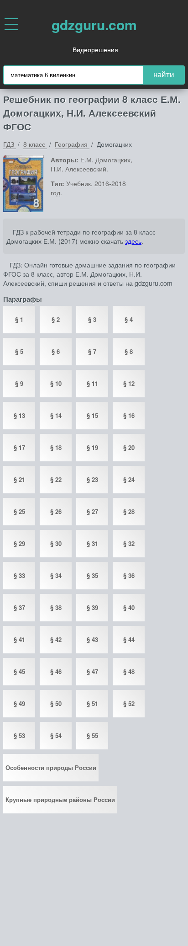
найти (163, 74)
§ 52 (129, 703)
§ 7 (92, 351)
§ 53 (19, 735)
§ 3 (92, 319)
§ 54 (56, 735)
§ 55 (92, 735)
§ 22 (56, 479)
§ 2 (56, 319)
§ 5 (19, 351)
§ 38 (56, 607)
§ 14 (56, 415)
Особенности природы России (50, 767)
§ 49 (19, 703)
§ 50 (56, 703)
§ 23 (92, 479)
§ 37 (19, 607)
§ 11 (92, 383)
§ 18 (56, 447)
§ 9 (19, 383)
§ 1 (19, 319)
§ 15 (92, 415)
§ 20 (129, 447)
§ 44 (129, 639)
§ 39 (92, 607)
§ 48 (129, 671)
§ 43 (92, 639)
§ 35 (92, 575)
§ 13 (19, 415)
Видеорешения (95, 49)
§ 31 (92, 543)
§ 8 (129, 351)
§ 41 (19, 639)
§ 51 (92, 703)
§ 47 (92, 671)
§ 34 (56, 575)
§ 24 (129, 479)
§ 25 (19, 511)
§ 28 (129, 511)
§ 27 (92, 511)
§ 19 (92, 447)
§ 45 (19, 671)
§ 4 (129, 319)
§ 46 (56, 671)
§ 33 (19, 575)
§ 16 (129, 415)
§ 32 (129, 543)
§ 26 (56, 511)
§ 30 (56, 543)
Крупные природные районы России (60, 799)
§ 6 (56, 351)
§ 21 (19, 479)
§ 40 (129, 607)
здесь (133, 241)
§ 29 (19, 543)
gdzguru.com (94, 24)
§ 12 (129, 383)
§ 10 (56, 383)
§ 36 (129, 575)
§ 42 (56, 639)
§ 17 (19, 447)
